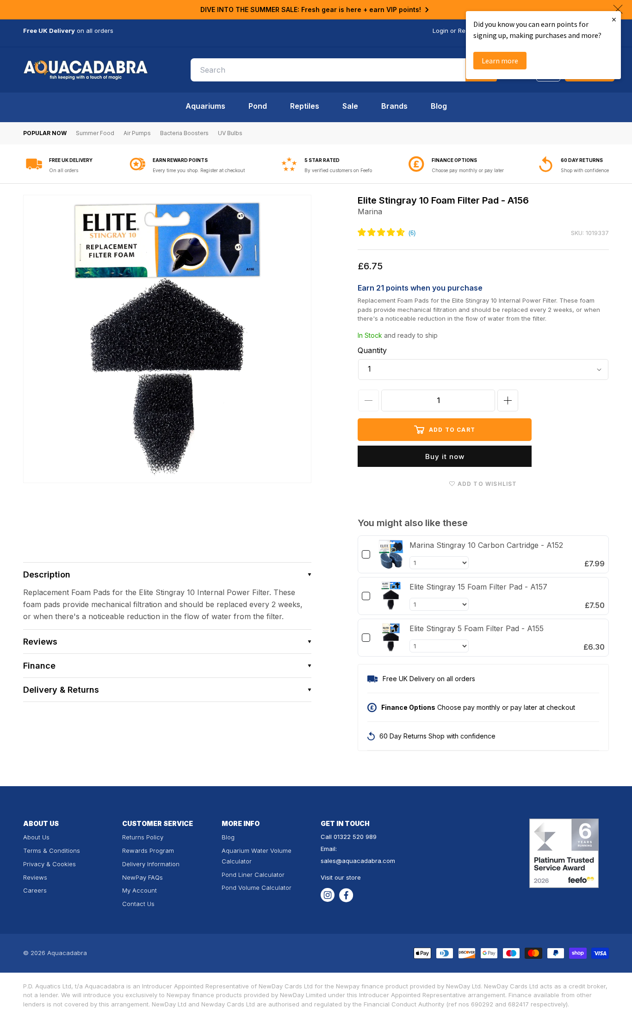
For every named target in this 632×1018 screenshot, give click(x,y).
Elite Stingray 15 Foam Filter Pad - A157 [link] (478, 586)
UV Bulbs (230, 133)
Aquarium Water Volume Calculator (256, 856)
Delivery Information (151, 864)
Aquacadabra (67, 952)
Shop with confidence (585, 170)
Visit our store (341, 877)
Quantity (372, 350)
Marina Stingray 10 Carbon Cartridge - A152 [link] (486, 545)
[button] (167, 574)
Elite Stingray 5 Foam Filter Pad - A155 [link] (476, 628)
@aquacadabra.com (365, 860)
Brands (394, 106)
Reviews (35, 877)
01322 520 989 (355, 836)
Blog (439, 106)
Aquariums (205, 106)
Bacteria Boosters (184, 133)
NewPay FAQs (142, 877)
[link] (391, 554)
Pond (257, 106)
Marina (370, 211)
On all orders (63, 170)
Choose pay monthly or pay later (468, 170)
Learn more (500, 60)
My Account (139, 890)
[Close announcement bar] (618, 9)
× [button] (614, 19)
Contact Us (138, 903)
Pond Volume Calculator (256, 887)
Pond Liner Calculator (253, 874)
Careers (35, 890)
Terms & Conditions (51, 850)
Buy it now (445, 456)
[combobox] (344, 69)
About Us (36, 837)
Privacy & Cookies (49, 864)
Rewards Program (148, 850)
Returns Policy (142, 837)
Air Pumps (137, 133)
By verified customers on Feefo (338, 170)
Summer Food (95, 133)
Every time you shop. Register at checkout (199, 170)
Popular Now (45, 133)
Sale (350, 106)
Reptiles (304, 106)
